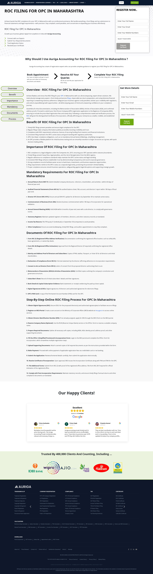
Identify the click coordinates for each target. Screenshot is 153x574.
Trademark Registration (20, 496)
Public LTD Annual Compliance (72, 508)
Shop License (119, 508)
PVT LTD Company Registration (48, 496)
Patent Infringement (19, 511)
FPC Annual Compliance (71, 506)
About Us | (17, 549)
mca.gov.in (99, 310)
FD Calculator (80, 524)
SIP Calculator (41, 527)
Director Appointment (70, 511)
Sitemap (70, 549)
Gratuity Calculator (45, 524)
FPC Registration (44, 511)
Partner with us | (43, 549)
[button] (124, 507)
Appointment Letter (46, 539)
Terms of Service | (73, 559)
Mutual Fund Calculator (20, 527)
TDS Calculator (56, 524)
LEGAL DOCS (63, 2)
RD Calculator (89, 524)
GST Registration (94, 496)
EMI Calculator (32, 527)
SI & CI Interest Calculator (68, 524)
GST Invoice (29, 539)
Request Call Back (123, 46)
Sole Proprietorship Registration (47, 506)
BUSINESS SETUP (29, 2)
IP (57, 2)
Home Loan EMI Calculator (121, 524)
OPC (62, 96)
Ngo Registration (44, 508)
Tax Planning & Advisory (96, 513)
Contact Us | (34, 549)
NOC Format (56, 539)
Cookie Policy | (83, 559)
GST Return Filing (94, 501)
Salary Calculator (34, 524)
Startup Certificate (120, 511)
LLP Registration (44, 498)
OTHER (82, 2)
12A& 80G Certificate (121, 513)
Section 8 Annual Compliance (72, 503)
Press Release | (25, 549)
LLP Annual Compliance (71, 498)
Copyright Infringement (20, 506)
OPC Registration (44, 501)
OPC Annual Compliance (71, 501)
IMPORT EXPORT (73, 2)
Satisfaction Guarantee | (55, 549)
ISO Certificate (119, 496)
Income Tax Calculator (52, 527)
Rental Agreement (19, 539)
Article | (64, 549)
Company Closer (69, 513)
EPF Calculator (64, 527)
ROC (27, 116)
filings (69, 98)
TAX (54, 2)
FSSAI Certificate (120, 501)
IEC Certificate (119, 506)
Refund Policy (101, 559)
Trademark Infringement (20, 498)
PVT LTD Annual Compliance (72, 496)
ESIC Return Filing (94, 511)
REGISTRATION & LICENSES (43, 2)
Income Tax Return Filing (96, 503)
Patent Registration (19, 508)
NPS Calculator (108, 524)
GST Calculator (74, 527)
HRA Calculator (99, 524)
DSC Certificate (120, 498)
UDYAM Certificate (120, 503)
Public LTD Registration (45, 513)
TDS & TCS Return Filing (96, 506)
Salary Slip (36, 539)
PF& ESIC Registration (95, 498)
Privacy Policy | (93, 559)
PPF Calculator (83, 527)
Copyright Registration (20, 503)
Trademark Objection (20, 501)
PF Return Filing (94, 508)
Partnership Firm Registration (47, 503)
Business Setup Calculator (21, 524)
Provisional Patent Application (22, 513)
